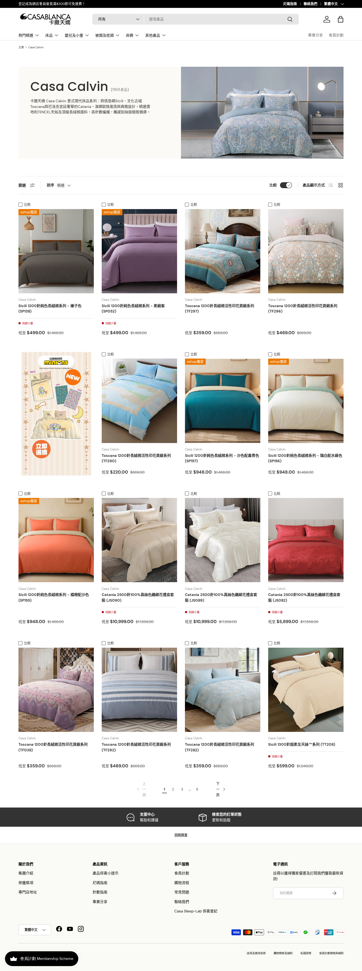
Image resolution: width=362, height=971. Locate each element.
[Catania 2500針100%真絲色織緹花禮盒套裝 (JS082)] (306, 540)
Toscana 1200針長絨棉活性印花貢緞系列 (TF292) (136, 747)
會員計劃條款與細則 (331, 953)
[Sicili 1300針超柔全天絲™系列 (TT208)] (306, 690)
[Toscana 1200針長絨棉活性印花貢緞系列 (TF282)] (222, 690)
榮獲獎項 (25, 882)
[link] (141, 789)
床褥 (129, 35)
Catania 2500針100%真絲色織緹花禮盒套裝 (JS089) (221, 597)
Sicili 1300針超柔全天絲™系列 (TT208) (301, 744)
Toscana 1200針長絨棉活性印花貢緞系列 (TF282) (219, 747)
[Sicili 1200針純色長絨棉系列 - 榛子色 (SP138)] (56, 251)
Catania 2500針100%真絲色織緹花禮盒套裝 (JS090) (138, 597)
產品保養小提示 (105, 873)
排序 (50, 185)
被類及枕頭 (104, 35)
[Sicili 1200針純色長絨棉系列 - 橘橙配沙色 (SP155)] (56, 540)
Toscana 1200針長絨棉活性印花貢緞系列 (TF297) (219, 308)
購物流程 (181, 882)
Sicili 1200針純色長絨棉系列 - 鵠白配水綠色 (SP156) (305, 458)
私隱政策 (305, 953)
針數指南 (100, 892)
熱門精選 (25, 35)
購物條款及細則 (283, 953)
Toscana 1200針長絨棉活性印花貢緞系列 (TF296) (302, 308)
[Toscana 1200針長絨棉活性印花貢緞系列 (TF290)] (139, 401)
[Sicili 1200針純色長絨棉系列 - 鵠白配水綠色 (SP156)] (306, 401)
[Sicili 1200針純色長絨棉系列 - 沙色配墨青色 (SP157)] (222, 401)
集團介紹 (25, 873)
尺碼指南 (290, 4)
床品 (49, 35)
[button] (340, 19)
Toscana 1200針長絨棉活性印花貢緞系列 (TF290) (136, 458)
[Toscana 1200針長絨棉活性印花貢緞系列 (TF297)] (222, 251)
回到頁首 (181, 835)
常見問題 (181, 892)
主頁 (21, 47)
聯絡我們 (310, 4)
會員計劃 (336, 35)
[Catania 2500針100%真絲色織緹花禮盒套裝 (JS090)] (139, 540)
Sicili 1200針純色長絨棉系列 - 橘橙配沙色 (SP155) (53, 597)
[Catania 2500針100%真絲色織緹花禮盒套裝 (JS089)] (222, 540)
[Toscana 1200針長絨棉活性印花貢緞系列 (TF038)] (56, 690)
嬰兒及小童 (74, 35)
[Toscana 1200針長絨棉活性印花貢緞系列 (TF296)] (306, 251)
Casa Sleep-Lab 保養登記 (195, 911)
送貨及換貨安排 (256, 953)
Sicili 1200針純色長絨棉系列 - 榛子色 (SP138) (50, 308)
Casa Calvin (35, 47)
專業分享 (315, 35)
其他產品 (152, 35)
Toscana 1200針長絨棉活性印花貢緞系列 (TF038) (53, 747)
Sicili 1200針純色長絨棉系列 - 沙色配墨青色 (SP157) (222, 458)
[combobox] (195, 19)
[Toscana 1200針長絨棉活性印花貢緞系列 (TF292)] (139, 690)
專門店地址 (27, 892)
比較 (273, 185)
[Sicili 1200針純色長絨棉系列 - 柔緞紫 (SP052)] (139, 251)
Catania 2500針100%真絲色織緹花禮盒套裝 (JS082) (304, 597)
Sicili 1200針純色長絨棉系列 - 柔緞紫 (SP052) (133, 308)
